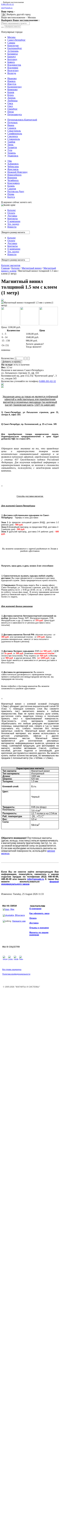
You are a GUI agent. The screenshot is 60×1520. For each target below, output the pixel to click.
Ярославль (12, 169)
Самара (11, 42)
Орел (10, 106)
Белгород (12, 59)
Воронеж (12, 177)
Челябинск (13, 180)
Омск (10, 103)
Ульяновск (12, 155)
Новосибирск (14, 174)
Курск (10, 95)
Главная (5, 268)
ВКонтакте (19, 915)
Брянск (11, 62)
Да (3, 14)
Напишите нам (19, 921)
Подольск (12, 122)
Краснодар (13, 45)
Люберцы (12, 100)
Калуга (11, 197)
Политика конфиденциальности (16, 974)
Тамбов (11, 142)
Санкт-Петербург (16, 40)
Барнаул (11, 56)
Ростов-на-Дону (15, 191)
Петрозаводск (14, 114)
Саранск (11, 128)
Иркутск (11, 84)
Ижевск (11, 81)
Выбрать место (13, 26)
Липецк (11, 98)
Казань (11, 186)
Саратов (11, 188)
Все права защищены (11, 969)
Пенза (10, 111)
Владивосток (14, 65)
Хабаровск (13, 163)
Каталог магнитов (10, 265)
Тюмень (11, 153)
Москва (11, 37)
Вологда (11, 73)
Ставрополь (13, 139)
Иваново (12, 78)
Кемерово (12, 89)
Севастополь (14, 130)
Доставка (33, 923)
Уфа (9, 161)
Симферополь (14, 133)
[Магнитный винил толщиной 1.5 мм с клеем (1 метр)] (2, 300)
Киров (10, 92)
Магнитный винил (32, 268)
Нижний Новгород (17, 172)
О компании (35, 908)
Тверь (10, 144)
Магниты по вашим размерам (38, 933)
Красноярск (13, 183)
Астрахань (12, 51)
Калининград (14, 86)
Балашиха (12, 53)
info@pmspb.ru (35, 879)
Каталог (15, 268)
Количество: (8, 358)
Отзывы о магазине (39, 928)
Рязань (10, 125)
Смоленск (12, 136)
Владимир (12, 67)
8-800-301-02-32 (7, 4)
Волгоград (12, 70)
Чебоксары (13, 166)
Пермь (10, 194)
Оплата (32, 918)
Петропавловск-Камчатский (22, 119)
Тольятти (12, 147)
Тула (9, 150)
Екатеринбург (14, 48)
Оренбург (12, 109)
